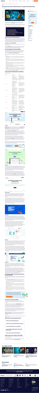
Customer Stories (27, 385)
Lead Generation (27, 354)
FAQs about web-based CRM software (12, 34)
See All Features (2, 386)
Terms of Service (18, 383)
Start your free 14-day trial (17, 339)
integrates (13, 138)
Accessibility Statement (19, 386)
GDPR (17, 385)
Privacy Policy (18, 384)
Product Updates (30, 38)
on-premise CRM (9, 46)
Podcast (29, 37)
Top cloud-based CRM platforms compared (12, 31)
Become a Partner (27, 384)
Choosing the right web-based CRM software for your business (15, 32)
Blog (25, 386)
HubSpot (6, 102)
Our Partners (26, 383)
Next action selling (10, 383)
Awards (29, 27)
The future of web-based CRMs (11, 33)
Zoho (24, 218)
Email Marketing (15, 354)
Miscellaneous (30, 36)
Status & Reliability (19, 387)
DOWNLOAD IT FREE (9, 296)
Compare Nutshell (10, 384)
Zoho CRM (6, 96)
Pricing (1, 387)
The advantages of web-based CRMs (11, 30)
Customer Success (30, 29)
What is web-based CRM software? (11, 29)
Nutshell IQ (2, 384)
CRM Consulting (2, 385)
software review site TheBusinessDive (12, 130)
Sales (28, 39)
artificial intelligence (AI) (18, 303)
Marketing (19, 354)
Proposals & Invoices (3, 383)
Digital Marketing (10, 386)
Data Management (30, 30)
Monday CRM (6, 90)
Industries (10, 385)
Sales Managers (30, 40)
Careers (26, 387)
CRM (2, 5)
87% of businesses (13, 22)
